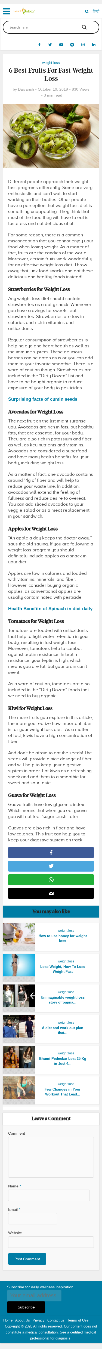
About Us (22, 1320)
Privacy (39, 1320)
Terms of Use (77, 1320)
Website (15, 1233)
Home (8, 1320)
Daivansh (26, 89)
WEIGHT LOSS (51, 63)
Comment (16, 1133)
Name (14, 1186)
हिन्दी (96, 11)
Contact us (55, 1320)
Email (14, 1209)
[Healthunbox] (24, 10)
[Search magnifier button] (84, 27)
